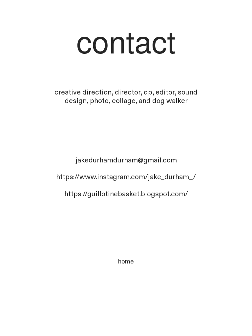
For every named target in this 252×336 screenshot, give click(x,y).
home (126, 261)
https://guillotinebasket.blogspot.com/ (126, 194)
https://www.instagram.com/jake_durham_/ (126, 177)
